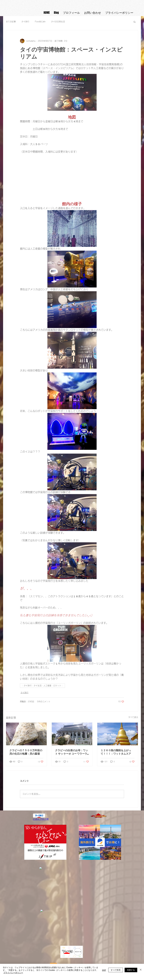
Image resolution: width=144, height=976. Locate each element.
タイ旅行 (25, 22)
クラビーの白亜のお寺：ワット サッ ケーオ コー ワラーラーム (71, 752)
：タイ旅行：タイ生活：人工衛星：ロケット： (42, 686)
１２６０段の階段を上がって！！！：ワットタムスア (116, 752)
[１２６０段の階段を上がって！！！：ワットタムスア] (117, 734)
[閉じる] (140, 970)
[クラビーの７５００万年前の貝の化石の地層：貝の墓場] (26, 734)
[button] (134, 22)
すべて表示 (133, 717)
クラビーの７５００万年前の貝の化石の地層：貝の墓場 (25, 752)
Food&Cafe (40, 22)
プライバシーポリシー (13, 972)
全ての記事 (11, 22)
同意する (131, 969)
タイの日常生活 (58, 22)
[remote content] (72, 175)
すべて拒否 (116, 969)
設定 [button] (104, 970)
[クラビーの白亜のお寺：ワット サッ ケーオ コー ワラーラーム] (72, 734)
